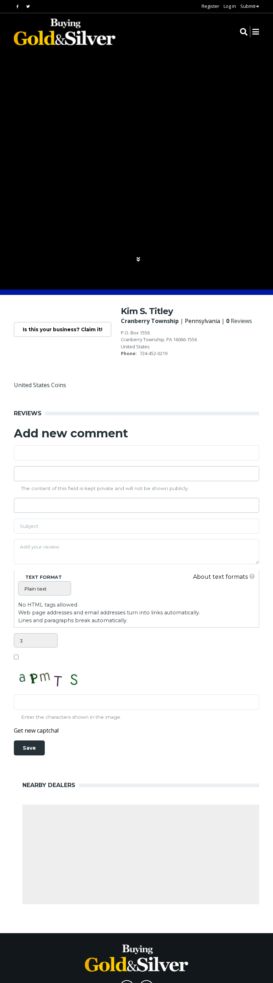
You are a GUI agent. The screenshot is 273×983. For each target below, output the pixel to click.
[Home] (60, 32)
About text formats (220, 576)
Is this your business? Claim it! (62, 329)
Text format (43, 577)
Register (210, 6)
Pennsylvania (202, 321)
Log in (230, 6)
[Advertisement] (140, 854)
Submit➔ (249, 6)
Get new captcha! (36, 730)
